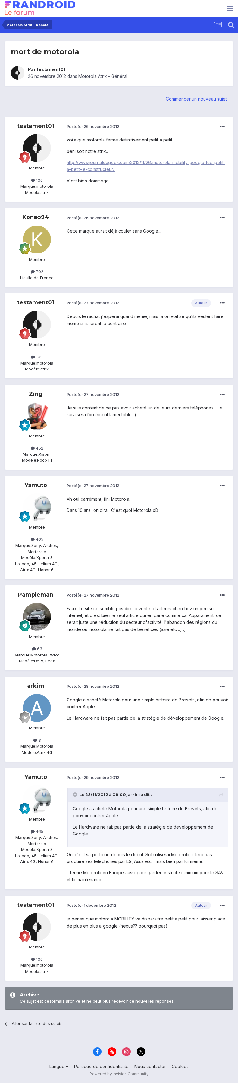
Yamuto (35, 485)
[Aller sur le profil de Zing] (37, 416)
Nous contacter (150, 1066)
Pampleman (35, 594)
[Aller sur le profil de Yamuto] (37, 507)
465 (39, 539)
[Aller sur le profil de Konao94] (37, 239)
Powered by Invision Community (119, 1074)
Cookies (180, 1066)
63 (39, 648)
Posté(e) (93, 126)
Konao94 (35, 217)
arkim (35, 685)
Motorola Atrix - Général (102, 76)
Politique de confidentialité (101, 1066)
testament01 (51, 69)
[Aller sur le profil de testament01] (17, 73)
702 (39, 271)
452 (39, 447)
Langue (57, 1066)
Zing (35, 394)
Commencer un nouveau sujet (196, 98)
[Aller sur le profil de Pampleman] (37, 617)
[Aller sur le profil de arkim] (37, 708)
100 (39, 180)
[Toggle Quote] (75, 794)
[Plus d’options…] (222, 126)
